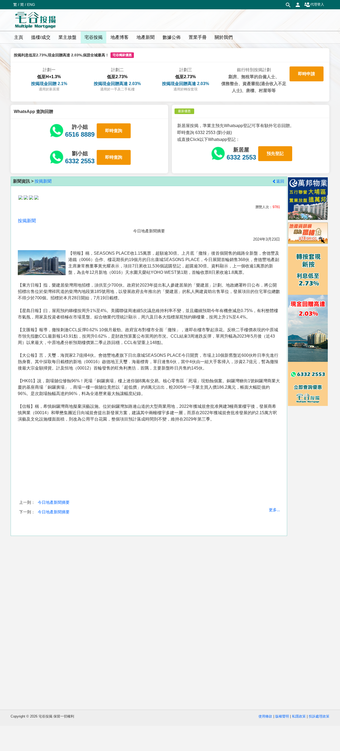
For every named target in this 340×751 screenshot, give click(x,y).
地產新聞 (146, 37)
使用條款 (265, 716)
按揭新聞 (43, 181)
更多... (274, 509)
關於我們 (224, 37)
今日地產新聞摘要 (54, 502)
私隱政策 (299, 716)
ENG (31, 4)
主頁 (18, 37)
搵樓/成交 (40, 37)
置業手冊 (198, 37)
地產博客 (119, 37)
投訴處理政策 (319, 716)
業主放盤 (67, 37)
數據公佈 (172, 37)
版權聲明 (282, 716)
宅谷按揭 (93, 37)
